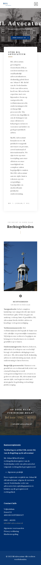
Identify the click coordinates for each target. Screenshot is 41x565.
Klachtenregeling (11, 534)
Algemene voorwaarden (14, 528)
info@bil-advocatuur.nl (22, 424)
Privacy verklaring (11, 531)
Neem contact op (19, 37)
